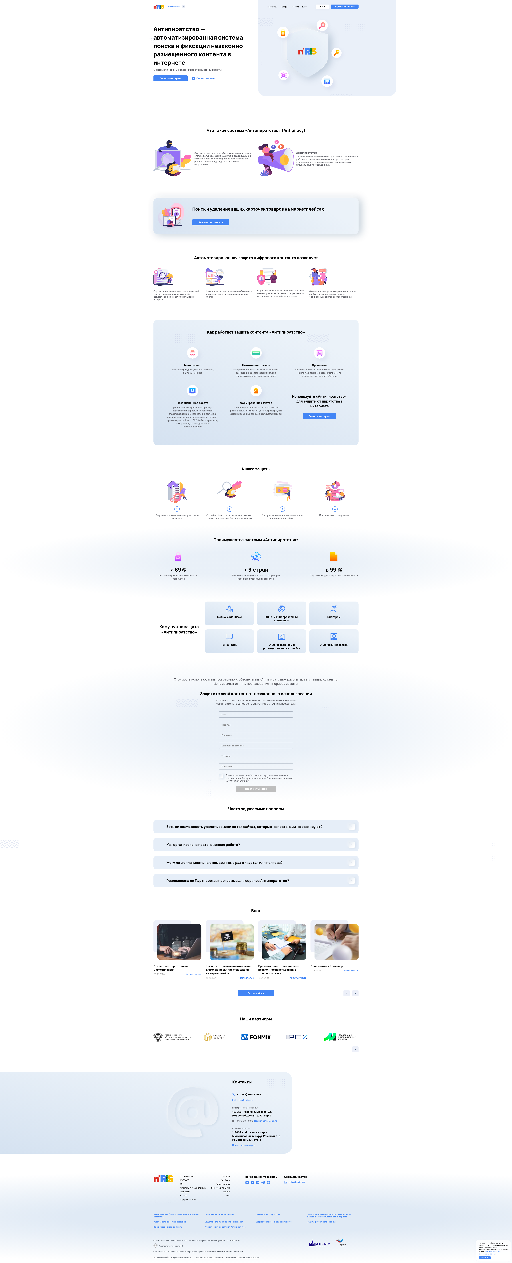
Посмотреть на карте (265, 1120)
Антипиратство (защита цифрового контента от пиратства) (176, 1215)
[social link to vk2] (247, 1182)
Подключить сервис (256, 788)
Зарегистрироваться (345, 6)
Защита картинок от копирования (169, 1222)
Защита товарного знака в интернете (274, 1222)
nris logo (158, 7)
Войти (322, 6)
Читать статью (193, 977)
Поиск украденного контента (167, 1227)
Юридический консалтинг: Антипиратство (225, 1227)
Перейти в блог (256, 993)
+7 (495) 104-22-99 (249, 1094)
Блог (304, 6)
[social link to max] (252, 1182)
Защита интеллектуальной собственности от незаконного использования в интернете (329, 1215)
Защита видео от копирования (219, 1214)
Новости (295, 6)
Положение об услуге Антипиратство (242, 1257)
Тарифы (284, 6)
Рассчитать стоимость (211, 222)
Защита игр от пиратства (268, 1214)
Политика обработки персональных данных (172, 1257)
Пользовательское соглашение (209, 1257)
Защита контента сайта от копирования (224, 1222)
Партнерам (272, 6)
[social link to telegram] (263, 1182)
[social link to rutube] (258, 1182)
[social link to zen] (268, 1182)
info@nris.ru (245, 1100)
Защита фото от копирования (321, 1222)
